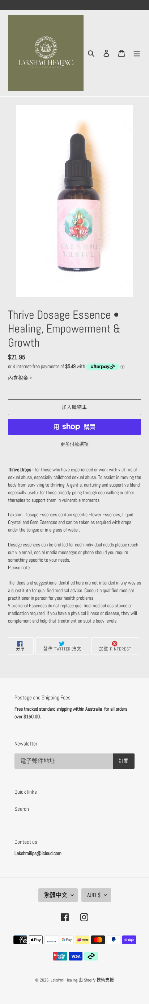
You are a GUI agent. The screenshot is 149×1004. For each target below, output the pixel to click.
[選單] (136, 53)
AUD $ (94, 895)
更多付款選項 (74, 444)
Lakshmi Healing (64, 980)
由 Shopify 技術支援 (96, 980)
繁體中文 (55, 895)
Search (21, 808)
